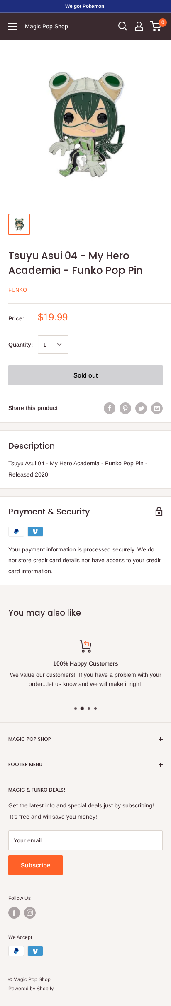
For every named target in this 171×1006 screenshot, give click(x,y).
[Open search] (122, 26)
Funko (17, 290)
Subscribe (35, 865)
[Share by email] (157, 408)
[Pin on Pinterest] (125, 408)
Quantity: (20, 344)
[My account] (139, 26)
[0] (156, 26)
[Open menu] (12, 26)
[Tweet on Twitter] (141, 408)
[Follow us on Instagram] (30, 913)
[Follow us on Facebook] (14, 913)
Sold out (85, 375)
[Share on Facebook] (109, 408)
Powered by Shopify (31, 988)
